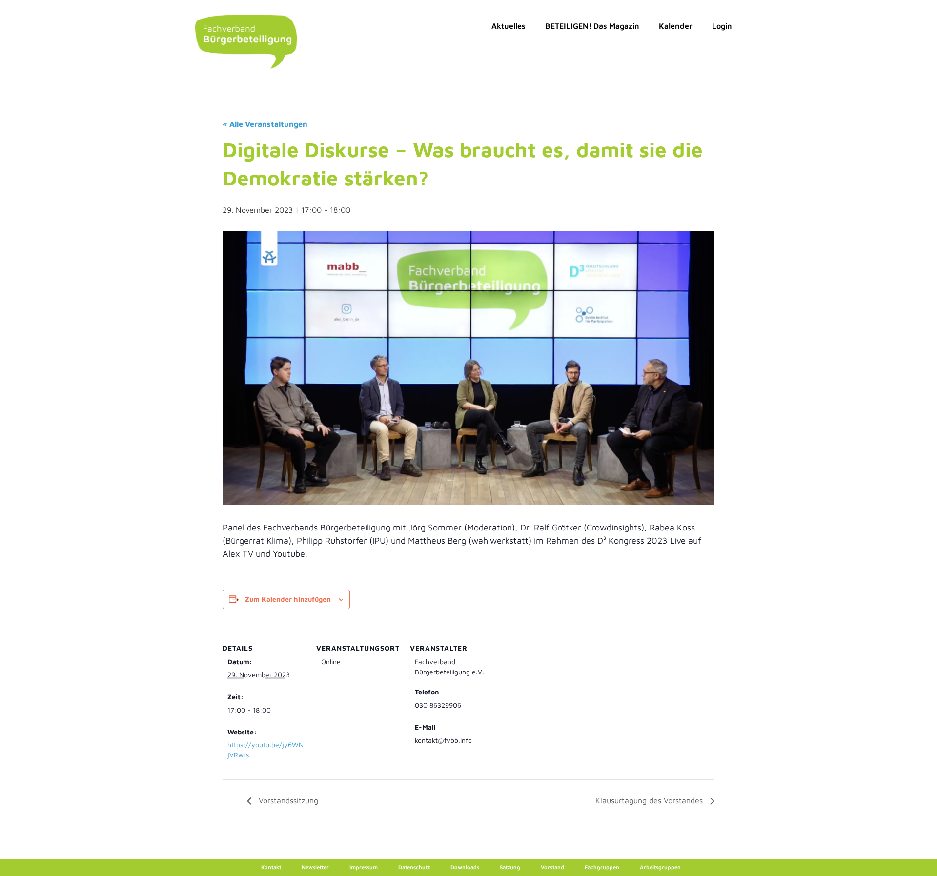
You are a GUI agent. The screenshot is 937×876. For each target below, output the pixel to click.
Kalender (676, 25)
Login (722, 25)
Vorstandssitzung (287, 800)
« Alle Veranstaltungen (265, 124)
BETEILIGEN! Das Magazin (592, 25)
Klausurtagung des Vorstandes (650, 800)
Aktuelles (508, 25)
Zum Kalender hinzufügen (288, 599)
